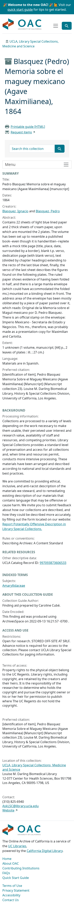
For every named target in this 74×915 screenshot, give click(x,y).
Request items (21, 132)
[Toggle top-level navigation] (55, 26)
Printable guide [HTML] (28, 126)
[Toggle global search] (67, 26)
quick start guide (20, 9)
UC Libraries (17, 846)
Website (8, 810)
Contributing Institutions (20, 868)
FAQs (6, 873)
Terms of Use (12, 885)
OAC (22, 24)
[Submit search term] (60, 149)
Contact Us (10, 900)
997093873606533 (53, 563)
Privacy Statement (15, 890)
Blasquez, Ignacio (15, 211)
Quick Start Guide (15, 878)
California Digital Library (45, 851)
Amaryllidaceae (13, 585)
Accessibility (11, 895)
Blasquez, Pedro (48, 211)
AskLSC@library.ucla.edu (20, 806)
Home (6, 859)
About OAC (10, 863)
